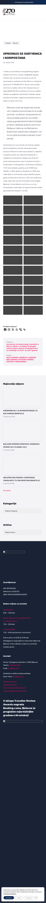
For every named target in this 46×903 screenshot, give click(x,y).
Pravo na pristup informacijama (14, 688)
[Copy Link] (24, 329)
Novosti (15, 43)
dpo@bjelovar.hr (18, 676)
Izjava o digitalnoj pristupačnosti (14, 691)
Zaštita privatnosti (9, 682)
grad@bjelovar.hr (14, 668)
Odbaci (19, 897)
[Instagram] (9, 329)
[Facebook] (5, 329)
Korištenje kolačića (10, 894)
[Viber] (20, 329)
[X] (13, 329)
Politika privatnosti (10, 685)
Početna (8, 43)
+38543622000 (14, 665)
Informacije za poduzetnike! (24, 2)
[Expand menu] (42, 12)
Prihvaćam (9, 897)
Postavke (29, 897)
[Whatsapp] (16, 329)
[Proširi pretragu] (35, 12)
